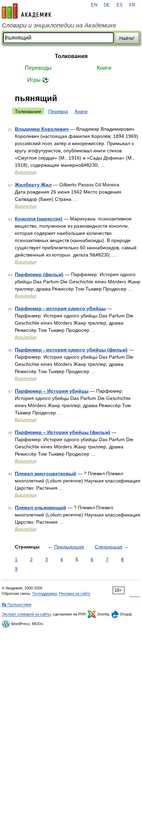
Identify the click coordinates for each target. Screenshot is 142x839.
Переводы (38, 68)
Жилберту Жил (33, 184)
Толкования (71, 56)
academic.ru (26, 11)
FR (132, 5)
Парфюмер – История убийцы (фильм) (62, 432)
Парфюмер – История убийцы (52, 391)
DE (107, 5)
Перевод (58, 111)
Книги (104, 68)
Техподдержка (44, 593)
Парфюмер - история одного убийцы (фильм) (71, 349)
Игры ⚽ (38, 80)
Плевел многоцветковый (45, 473)
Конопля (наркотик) (38, 218)
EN (94, 5)
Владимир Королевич (42, 129)
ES (119, 5)
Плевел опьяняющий (40, 507)
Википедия (25, 172)
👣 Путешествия (16, 604)
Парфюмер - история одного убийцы (60, 308)
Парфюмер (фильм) (39, 274)
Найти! (126, 38)
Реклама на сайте (74, 593)
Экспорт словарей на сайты (26, 614)
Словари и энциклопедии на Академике (59, 25)
